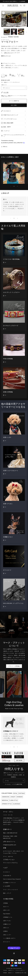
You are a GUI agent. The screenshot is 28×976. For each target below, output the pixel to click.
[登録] (23, 781)
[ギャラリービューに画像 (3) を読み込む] (21, 32)
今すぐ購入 (14, 105)
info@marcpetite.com (9, 845)
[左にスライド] (1, 32)
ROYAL (15, 793)
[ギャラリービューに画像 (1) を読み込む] (7, 32)
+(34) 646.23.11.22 (11, 833)
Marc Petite (13, 968)
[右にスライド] (26, 32)
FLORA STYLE (13, 800)
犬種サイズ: (4, 84)
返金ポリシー (11, 970)
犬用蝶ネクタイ (7, 924)
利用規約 (5, 972)
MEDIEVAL (5, 800)
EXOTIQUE (22, 793)
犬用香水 (5, 931)
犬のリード (6, 906)
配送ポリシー (11, 972)
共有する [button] (5, 146)
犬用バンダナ (6, 910)
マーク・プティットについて (10, 889)
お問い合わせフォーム (9, 841)
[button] (3, 5)
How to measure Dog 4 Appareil (12, 879)
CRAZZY (13, 797)
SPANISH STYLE (7, 804)
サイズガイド (6, 872)
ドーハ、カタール (8, 856)
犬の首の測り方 (7, 875)
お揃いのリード (8, 52)
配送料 (5, 82)
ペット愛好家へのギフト (9, 938)
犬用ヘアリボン (7, 920)
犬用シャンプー (7, 934)
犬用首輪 (5, 903)
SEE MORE (19, 760)
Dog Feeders (6, 913)
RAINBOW (20, 797)
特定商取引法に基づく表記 (20, 972)
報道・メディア (7, 893)
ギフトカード (6, 941)
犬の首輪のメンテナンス (9, 882)
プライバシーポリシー (20, 970)
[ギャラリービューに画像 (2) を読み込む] (14, 32)
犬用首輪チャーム (7, 917)
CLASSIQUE (16, 804)
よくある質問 (6, 886)
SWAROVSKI (5, 797)
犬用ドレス (6, 927)
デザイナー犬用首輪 (14, 666)
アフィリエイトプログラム (10, 862)
